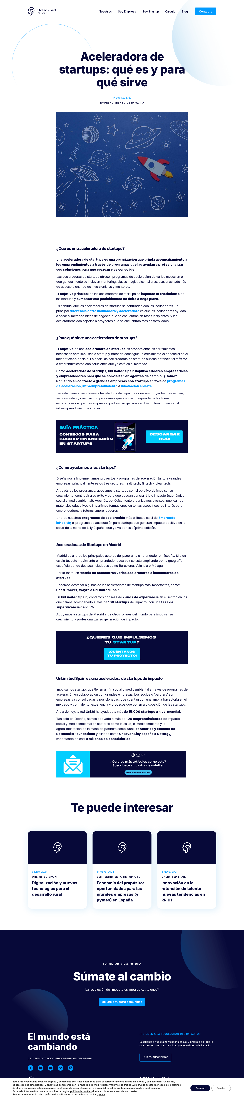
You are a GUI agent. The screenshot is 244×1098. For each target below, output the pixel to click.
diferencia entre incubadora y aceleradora (104, 311)
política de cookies (81, 1091)
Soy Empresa (127, 11)
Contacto (205, 11)
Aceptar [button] (200, 1088)
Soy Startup (151, 11)
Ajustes (221, 1088)
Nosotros (105, 11)
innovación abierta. (137, 386)
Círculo (170, 11)
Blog (185, 11)
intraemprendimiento (100, 386)
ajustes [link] (101, 1094)
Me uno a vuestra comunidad (121, 1002)
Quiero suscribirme (155, 1057)
